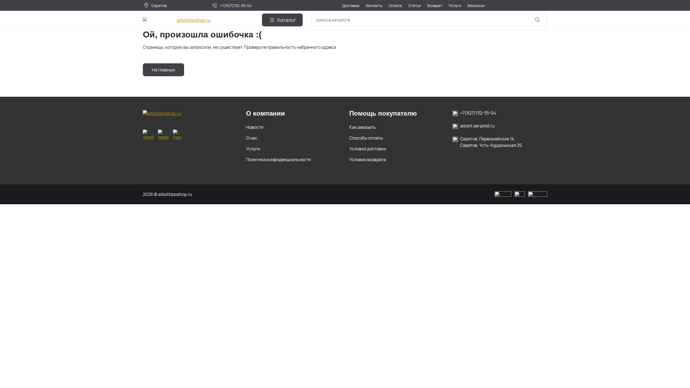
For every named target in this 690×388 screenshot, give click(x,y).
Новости (254, 127)
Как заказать (362, 127)
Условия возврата (367, 159)
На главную (163, 70)
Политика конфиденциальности (278, 159)
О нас (251, 138)
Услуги (253, 149)
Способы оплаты (366, 138)
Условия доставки (367, 149)
